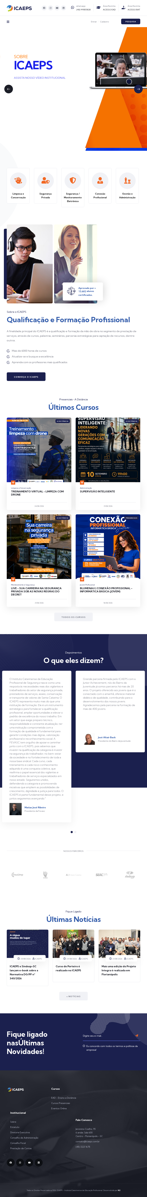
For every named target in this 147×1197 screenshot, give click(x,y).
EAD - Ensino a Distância (63, 1097)
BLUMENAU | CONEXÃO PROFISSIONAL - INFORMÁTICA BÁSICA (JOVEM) (106, 590)
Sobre (13, 1121)
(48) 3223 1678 (83, 1146)
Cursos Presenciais (60, 1103)
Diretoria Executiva (20, 1132)
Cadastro (104, 21)
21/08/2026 (117, 959)
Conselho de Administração (24, 1137)
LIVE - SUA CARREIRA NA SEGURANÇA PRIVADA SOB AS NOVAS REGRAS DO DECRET (36, 591)
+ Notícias (73, 996)
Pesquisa (130, 22)
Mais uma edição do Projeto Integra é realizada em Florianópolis (119, 970)
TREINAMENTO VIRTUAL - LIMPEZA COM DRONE (37, 493)
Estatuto (14, 1127)
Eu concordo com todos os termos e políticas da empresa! (112, 1048)
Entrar (94, 21)
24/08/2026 (71, 959)
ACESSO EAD (109, 9)
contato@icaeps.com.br (88, 1141)
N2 (119, 1190)
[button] (8, 89)
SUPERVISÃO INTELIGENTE (97, 491)
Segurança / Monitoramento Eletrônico (73, 197)
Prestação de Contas (21, 1148)
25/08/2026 (25, 959)
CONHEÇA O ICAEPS (26, 377)
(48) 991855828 (83, 9)
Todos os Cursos (73, 617)
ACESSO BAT (134, 9)
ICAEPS (38, 959)
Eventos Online (59, 1108)
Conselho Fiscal (18, 1143)
